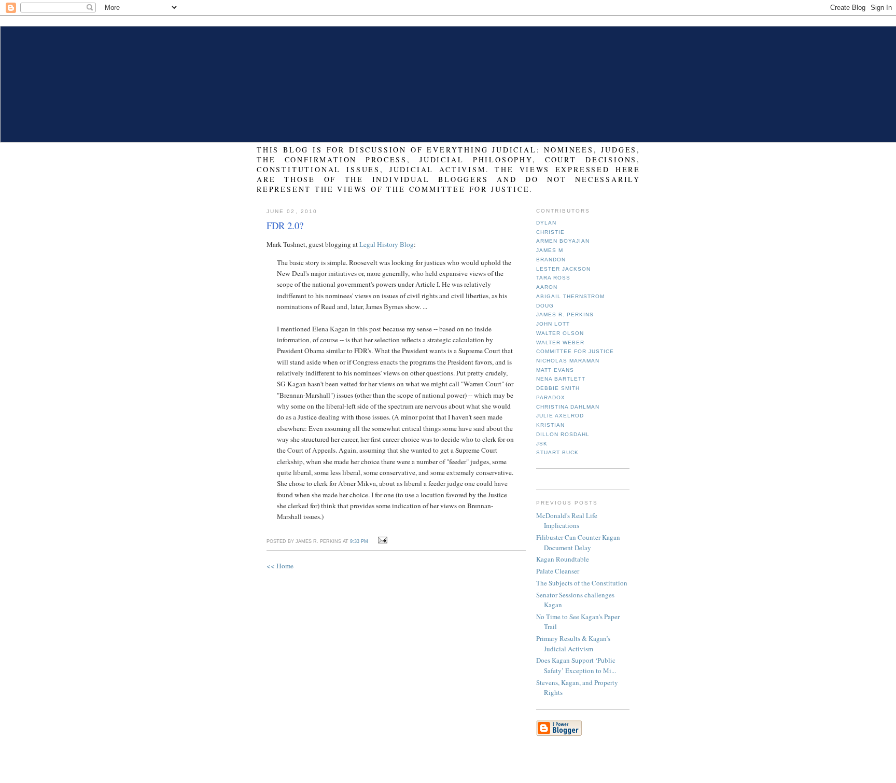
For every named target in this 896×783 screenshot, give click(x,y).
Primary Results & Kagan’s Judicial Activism (573, 643)
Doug (545, 306)
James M (549, 250)
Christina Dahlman (567, 407)
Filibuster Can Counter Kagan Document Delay (578, 542)
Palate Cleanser (557, 571)
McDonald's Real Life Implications (566, 520)
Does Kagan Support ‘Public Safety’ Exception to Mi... (576, 665)
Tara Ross (553, 278)
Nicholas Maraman (567, 360)
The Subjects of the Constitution (581, 583)
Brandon (551, 259)
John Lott (553, 324)
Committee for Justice (575, 351)
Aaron (546, 287)
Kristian (550, 425)
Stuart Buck (557, 452)
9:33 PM (359, 541)
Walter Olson (560, 333)
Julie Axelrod (560, 415)
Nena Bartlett (560, 379)
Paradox (550, 397)
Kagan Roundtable (562, 559)
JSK (542, 443)
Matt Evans (555, 370)
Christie (550, 232)
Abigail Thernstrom (570, 296)
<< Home (280, 565)
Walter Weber (560, 342)
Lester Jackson (563, 269)
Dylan (546, 223)
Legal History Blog (386, 244)
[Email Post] (380, 540)
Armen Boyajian (563, 241)
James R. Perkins (565, 314)
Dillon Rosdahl (563, 434)
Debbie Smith (558, 388)
